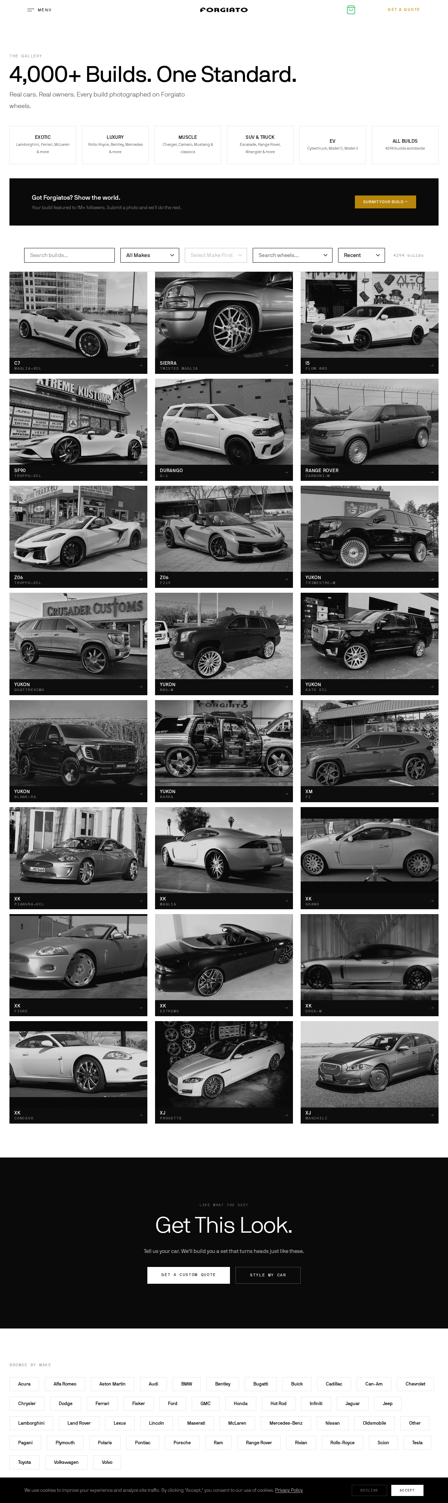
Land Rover (79, 1423)
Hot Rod (279, 1403)
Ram (218, 1442)
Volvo (107, 1462)
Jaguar (352, 1403)
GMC (206, 1403)
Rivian (301, 1442)
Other (415, 1423)
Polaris (105, 1442)
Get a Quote (404, 9)
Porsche (182, 1442)
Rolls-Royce (342, 1442)
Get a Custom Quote (188, 1275)
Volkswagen (66, 1462)
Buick (297, 1384)
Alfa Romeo (65, 1384)
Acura (24, 1384)
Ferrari (102, 1403)
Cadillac (334, 1384)
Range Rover (259, 1442)
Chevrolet (415, 1384)
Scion (383, 1442)
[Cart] (351, 10)
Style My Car (268, 1275)
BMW (186, 1384)
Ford (172, 1403)
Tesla (417, 1442)
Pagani (25, 1442)
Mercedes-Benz (286, 1423)
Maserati (196, 1423)
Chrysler (27, 1403)
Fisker (138, 1403)
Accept (407, 1490)
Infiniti (316, 1403)
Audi (153, 1384)
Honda (240, 1403)
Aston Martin (112, 1384)
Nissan (333, 1423)
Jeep (388, 1403)
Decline (369, 1490)
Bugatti (260, 1384)
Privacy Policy (289, 1490)
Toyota (24, 1462)
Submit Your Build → (385, 202)
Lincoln (156, 1423)
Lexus (120, 1423)
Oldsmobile (374, 1423)
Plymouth (65, 1442)
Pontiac (142, 1442)
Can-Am (374, 1384)
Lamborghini (31, 1423)
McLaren (237, 1423)
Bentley (222, 1384)
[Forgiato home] (223, 9)
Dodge (65, 1403)
